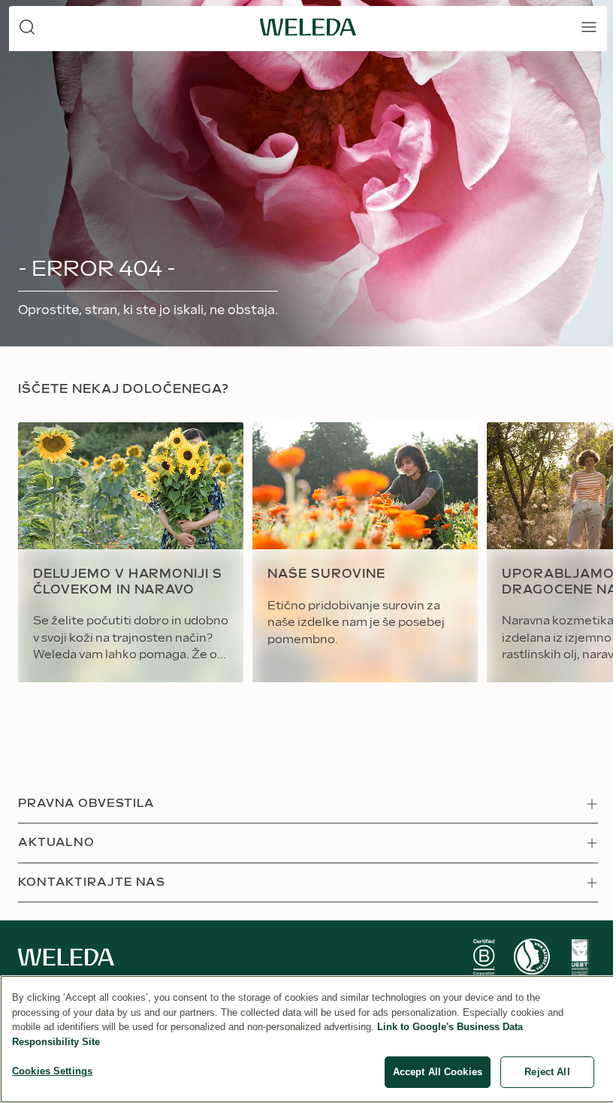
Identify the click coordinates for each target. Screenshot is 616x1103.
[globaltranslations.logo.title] (308, 27)
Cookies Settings (52, 1071)
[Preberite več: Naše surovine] (365, 552)
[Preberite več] (484, 957)
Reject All (546, 1071)
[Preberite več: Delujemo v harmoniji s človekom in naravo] (130, 552)
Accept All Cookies (437, 1071)
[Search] (27, 27)
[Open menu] (589, 27)
